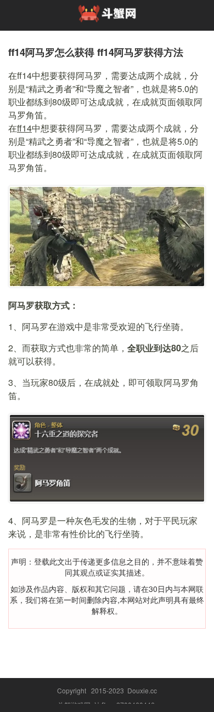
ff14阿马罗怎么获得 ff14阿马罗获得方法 (95, 52)
